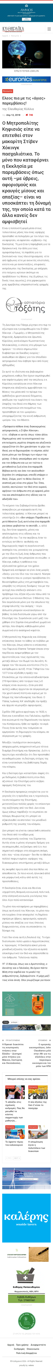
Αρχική (10, 1345)
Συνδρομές (19, 1349)
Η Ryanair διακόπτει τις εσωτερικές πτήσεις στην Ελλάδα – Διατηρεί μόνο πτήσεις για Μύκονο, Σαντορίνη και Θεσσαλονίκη (13, 1053)
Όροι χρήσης (22, 1345)
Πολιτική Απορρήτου (26, 1353)
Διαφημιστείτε (38, 1345)
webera (31, 1365)
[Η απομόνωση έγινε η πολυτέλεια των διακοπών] (38, 1132)
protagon (14, 1022)
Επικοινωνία (33, 1349)
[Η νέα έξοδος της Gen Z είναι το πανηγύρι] (38, 1092)
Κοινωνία (7, 91)
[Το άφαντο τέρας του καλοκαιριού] (15, 1132)
